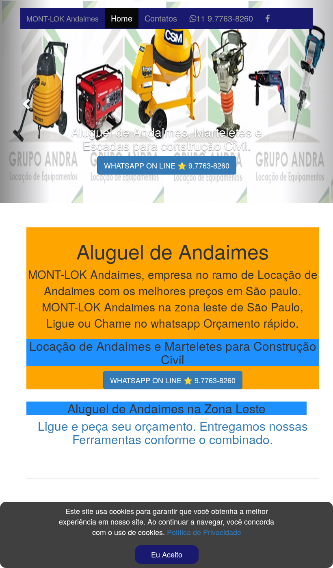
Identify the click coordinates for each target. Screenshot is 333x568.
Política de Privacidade (204, 532)
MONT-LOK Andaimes (62, 18)
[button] (25, 101)
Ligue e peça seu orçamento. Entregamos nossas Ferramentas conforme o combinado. (173, 432)
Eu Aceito (166, 554)
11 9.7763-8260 (224, 18)
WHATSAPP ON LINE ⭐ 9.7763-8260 (166, 165)
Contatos (161, 18)
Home (121, 18)
